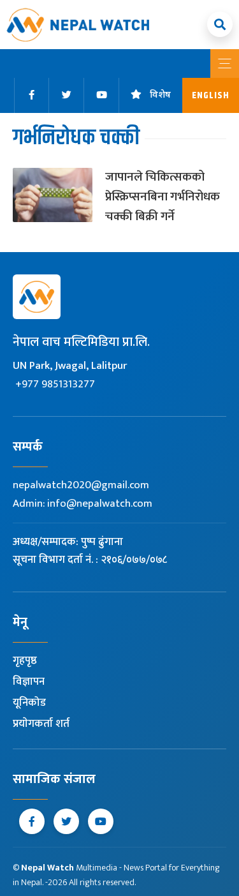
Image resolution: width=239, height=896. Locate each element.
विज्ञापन (29, 682)
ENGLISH (210, 95)
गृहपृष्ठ (25, 660)
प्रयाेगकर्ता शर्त (41, 724)
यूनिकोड (29, 703)
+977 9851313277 (55, 384)
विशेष (160, 95)
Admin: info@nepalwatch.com (82, 503)
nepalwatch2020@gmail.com (81, 485)
